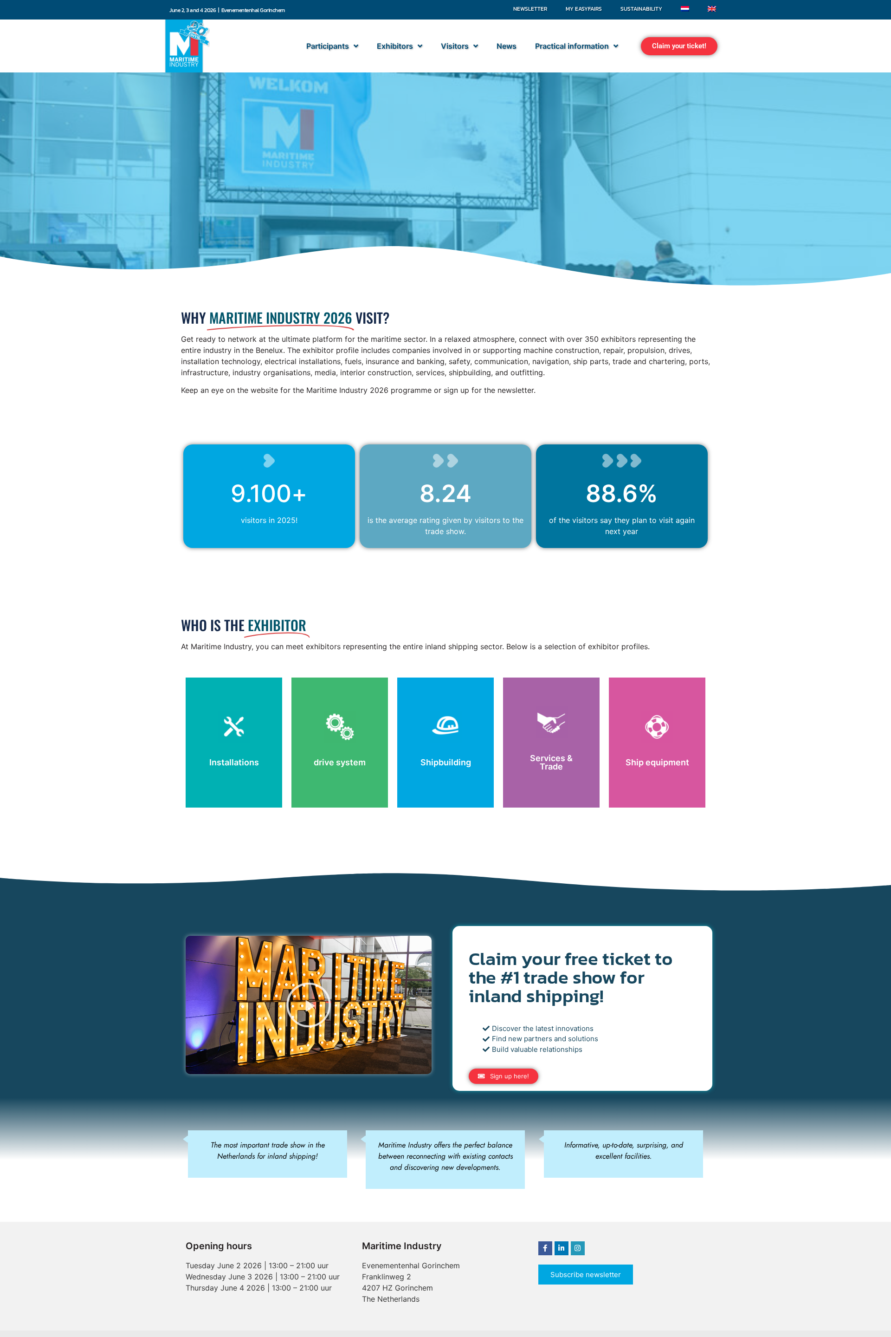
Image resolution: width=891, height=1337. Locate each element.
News (507, 46)
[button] (679, 46)
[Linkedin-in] (561, 1248)
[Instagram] (578, 1248)
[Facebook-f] (545, 1248)
